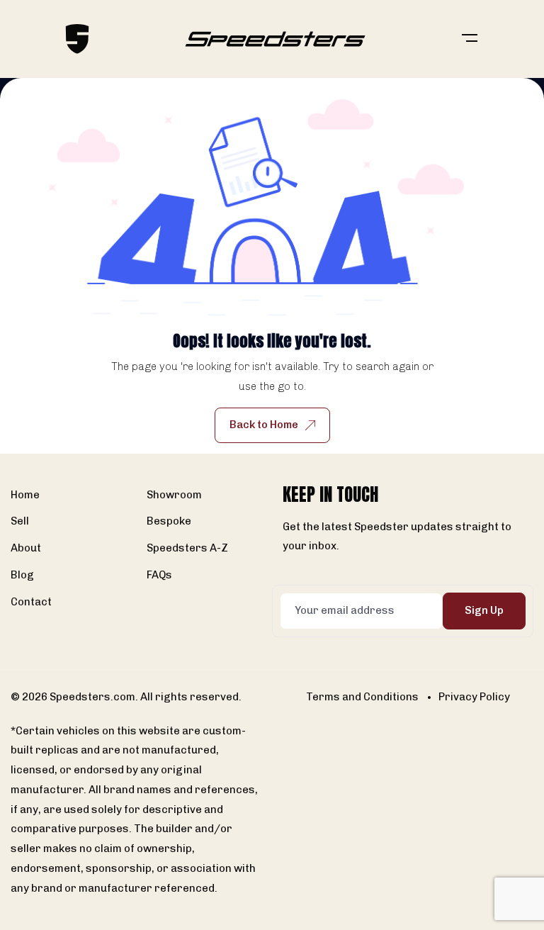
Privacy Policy (474, 696)
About (26, 548)
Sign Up (484, 610)
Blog (22, 574)
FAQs (159, 574)
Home (25, 494)
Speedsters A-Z (187, 548)
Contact (31, 601)
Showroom (174, 494)
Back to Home (264, 424)
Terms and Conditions (362, 696)
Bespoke (169, 521)
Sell (20, 521)
